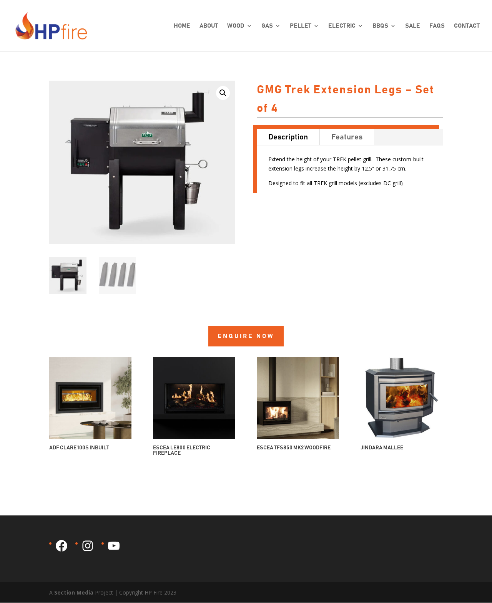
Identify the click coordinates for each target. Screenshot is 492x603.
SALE (412, 26)
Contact (467, 26)
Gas (267, 26)
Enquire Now (246, 336)
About (208, 26)
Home (182, 26)
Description (288, 137)
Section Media (73, 592)
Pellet (300, 26)
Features (346, 137)
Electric (342, 26)
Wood (235, 26)
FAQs (437, 26)
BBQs (380, 26)
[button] (223, 93)
